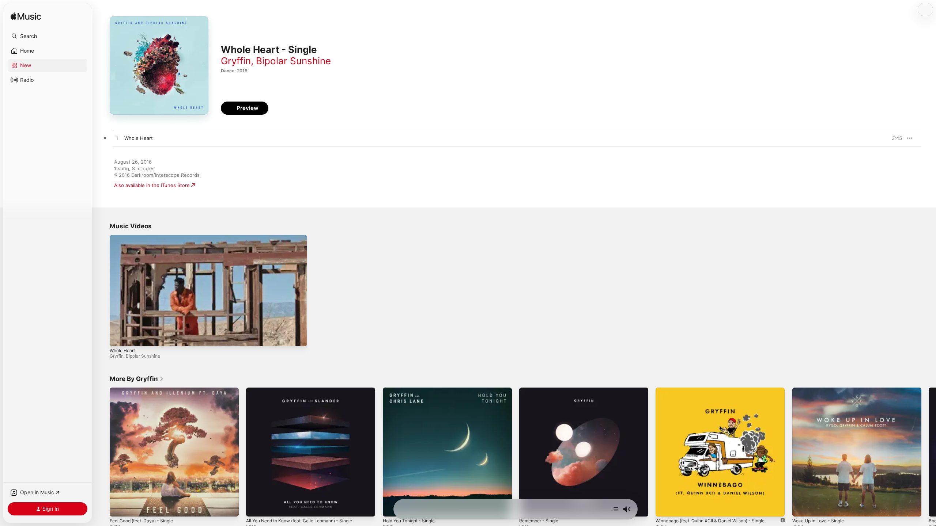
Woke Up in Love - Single (821, 390)
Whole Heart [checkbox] (138, 138)
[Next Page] (929, 452)
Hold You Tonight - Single (412, 390)
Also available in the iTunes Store (152, 185)
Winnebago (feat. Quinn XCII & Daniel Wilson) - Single (716, 390)
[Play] (118, 337)
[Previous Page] (102, 452)
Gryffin (236, 60)
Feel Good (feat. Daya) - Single (145, 390)
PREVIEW (894, 138)
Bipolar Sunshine (293, 60)
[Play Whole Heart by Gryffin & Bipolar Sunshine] (117, 138)
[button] (47, 36)
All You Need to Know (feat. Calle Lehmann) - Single (306, 390)
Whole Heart (122, 350)
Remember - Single (541, 390)
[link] (137, 379)
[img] (26, 16)
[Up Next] (615, 509)
